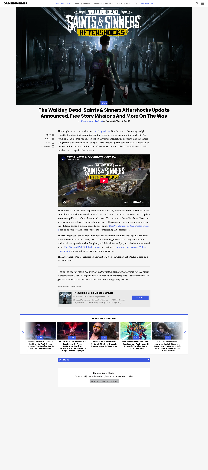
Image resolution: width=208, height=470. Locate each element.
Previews (98, 3)
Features (109, 3)
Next (185, 332)
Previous (23, 332)
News (77, 3)
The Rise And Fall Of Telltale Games (82, 247)
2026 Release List (145, 3)
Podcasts (130, 3)
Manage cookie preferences (104, 381)
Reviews (86, 3)
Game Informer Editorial (92, 121)
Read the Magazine (63, 3)
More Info (140, 297)
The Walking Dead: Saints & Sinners (93, 292)
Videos (120, 3)
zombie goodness (101, 131)
